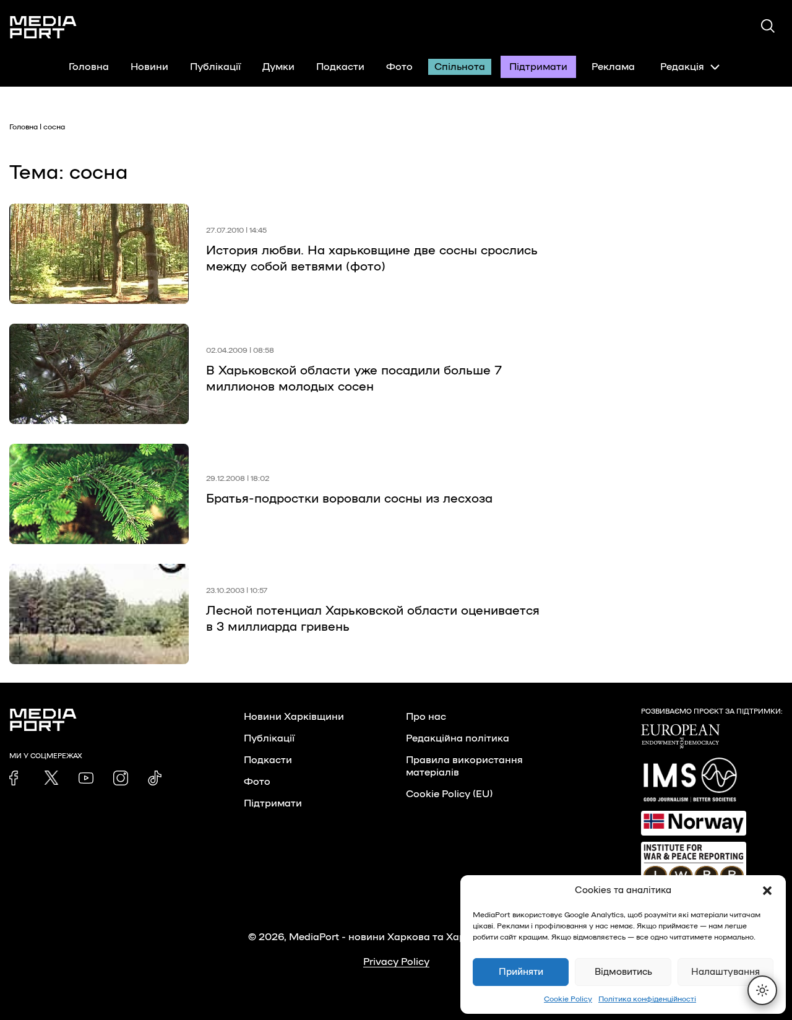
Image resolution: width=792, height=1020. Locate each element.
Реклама (613, 67)
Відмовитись (623, 972)
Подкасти (340, 67)
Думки (278, 67)
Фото (399, 67)
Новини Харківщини (294, 717)
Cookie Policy (568, 999)
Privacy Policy (396, 962)
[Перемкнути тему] (762, 990)
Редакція (682, 67)
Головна (89, 67)
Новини (149, 67)
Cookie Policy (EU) (449, 794)
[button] (767, 890)
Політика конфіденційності (647, 999)
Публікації (215, 67)
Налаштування (725, 972)
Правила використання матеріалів (464, 766)
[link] (17, 778)
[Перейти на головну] (43, 27)
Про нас (426, 717)
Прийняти (521, 972)
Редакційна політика (457, 738)
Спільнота (459, 67)
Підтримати (538, 67)
